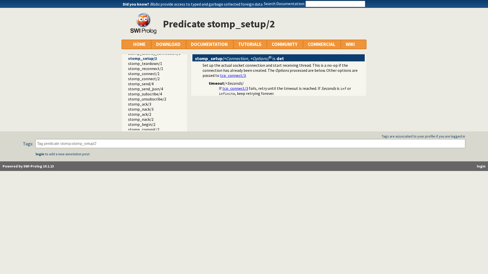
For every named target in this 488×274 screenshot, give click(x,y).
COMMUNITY (284, 44)
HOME (139, 44)
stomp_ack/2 (139, 114)
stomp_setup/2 (142, 58)
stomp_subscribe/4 (145, 93)
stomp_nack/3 (141, 109)
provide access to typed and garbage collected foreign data (206, 4)
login (40, 154)
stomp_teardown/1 (145, 63)
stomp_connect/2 (144, 78)
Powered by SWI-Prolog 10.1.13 (28, 166)
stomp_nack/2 (141, 119)
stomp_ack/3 (139, 104)
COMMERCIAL (321, 44)
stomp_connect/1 (144, 73)
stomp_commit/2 (143, 129)
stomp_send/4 (141, 83)
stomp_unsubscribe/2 (147, 98)
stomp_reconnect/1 (145, 68)
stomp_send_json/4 (145, 88)
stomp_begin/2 (141, 124)
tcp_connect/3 (233, 75)
